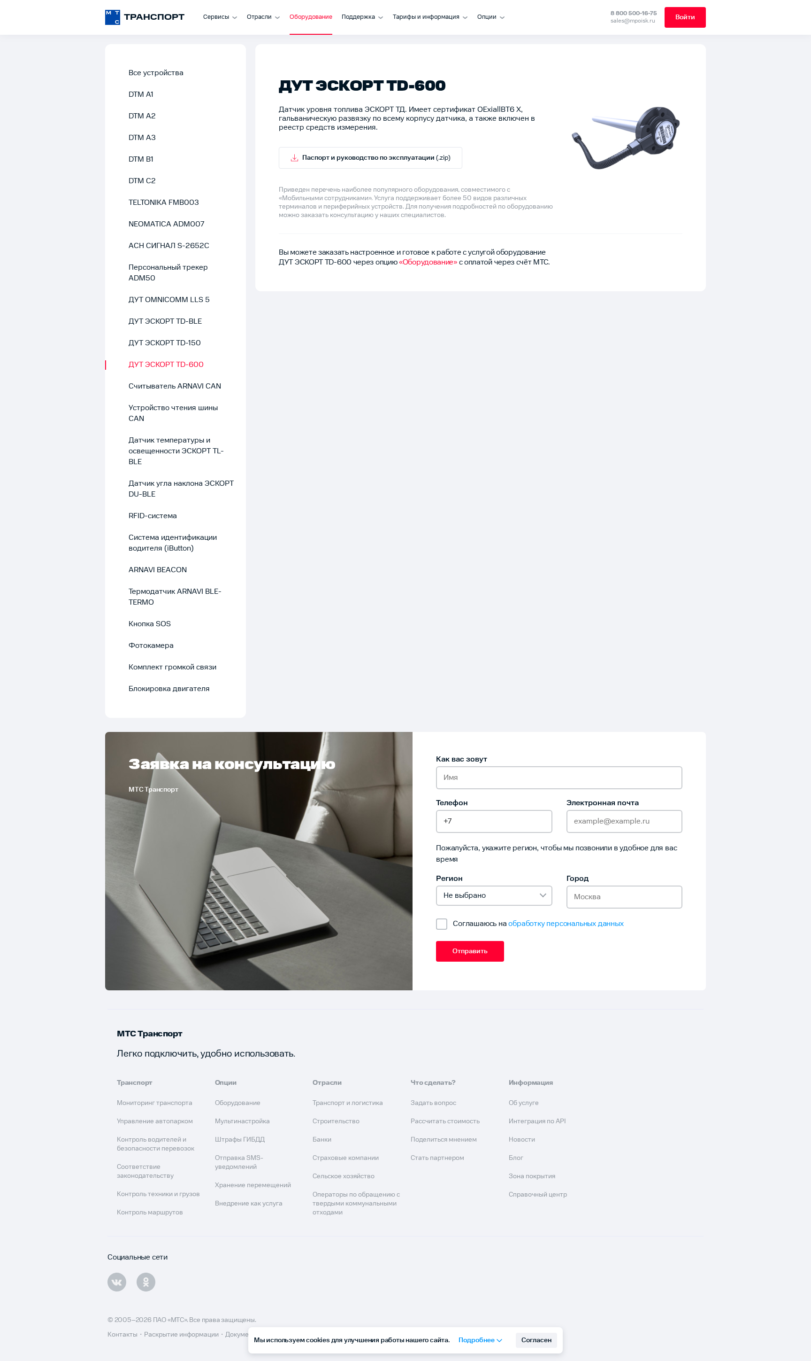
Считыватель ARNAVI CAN (175, 386)
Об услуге (524, 1103)
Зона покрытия (532, 1176)
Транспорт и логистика (348, 1103)
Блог (516, 1158)
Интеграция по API (537, 1121)
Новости (522, 1139)
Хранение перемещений (253, 1185)
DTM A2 (142, 116)
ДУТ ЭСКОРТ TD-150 (165, 343)
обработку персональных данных (565, 923)
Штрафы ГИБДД (240, 1139)
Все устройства (156, 73)
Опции (487, 17)
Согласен (536, 1340)
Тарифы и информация (426, 17)
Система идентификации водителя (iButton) (173, 543)
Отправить (470, 951)
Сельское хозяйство (344, 1176)
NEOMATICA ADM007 (166, 224)
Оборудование (311, 17)
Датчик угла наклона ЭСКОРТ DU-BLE (181, 489)
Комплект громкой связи (172, 667)
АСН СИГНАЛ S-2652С (169, 245)
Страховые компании (346, 1158)
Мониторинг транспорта (154, 1103)
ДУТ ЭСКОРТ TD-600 (166, 364)
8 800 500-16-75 (634, 13)
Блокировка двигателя (169, 688)
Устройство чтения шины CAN (173, 413)
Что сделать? (433, 1083)
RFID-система (153, 516)
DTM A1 (141, 94)
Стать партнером (437, 1158)
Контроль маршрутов (150, 1212)
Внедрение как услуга (249, 1203)
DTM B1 (141, 159)
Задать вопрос (433, 1103)
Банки (322, 1139)
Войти (685, 17)
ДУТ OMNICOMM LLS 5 (169, 300)
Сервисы (216, 17)
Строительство (336, 1121)
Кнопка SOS (150, 624)
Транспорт (135, 1083)
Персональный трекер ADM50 (168, 273)
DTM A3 (142, 137)
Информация (531, 1083)
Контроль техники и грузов (158, 1194)
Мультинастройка (242, 1121)
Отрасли (259, 17)
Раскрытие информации (181, 1334)
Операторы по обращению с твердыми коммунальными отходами (356, 1203)
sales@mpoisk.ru (633, 20)
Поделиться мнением (444, 1139)
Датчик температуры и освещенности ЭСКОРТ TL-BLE (176, 451)
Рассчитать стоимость (445, 1121)
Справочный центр (538, 1194)
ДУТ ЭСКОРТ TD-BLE (165, 321)
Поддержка (358, 17)
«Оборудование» (428, 262)
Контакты (122, 1334)
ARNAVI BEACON (158, 570)
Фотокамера (151, 645)
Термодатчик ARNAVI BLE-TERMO (175, 597)
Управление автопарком (155, 1121)
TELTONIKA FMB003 (164, 202)
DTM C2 (142, 181)
